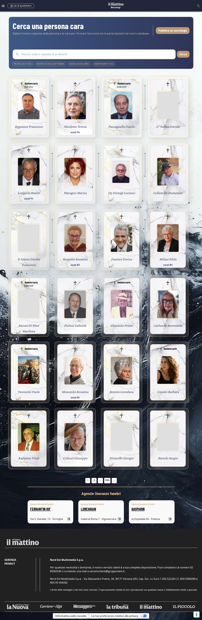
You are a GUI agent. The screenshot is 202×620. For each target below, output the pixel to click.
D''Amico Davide (168, 127)
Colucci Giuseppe (75, 458)
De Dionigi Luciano (121, 193)
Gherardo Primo (121, 325)
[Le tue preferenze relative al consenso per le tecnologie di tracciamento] (196, 614)
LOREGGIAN (88, 509)
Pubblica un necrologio (172, 30)
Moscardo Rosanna (75, 392)
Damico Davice (121, 259)
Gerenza (10, 560)
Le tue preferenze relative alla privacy (115, 615)
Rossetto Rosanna (75, 259)
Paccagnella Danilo (121, 127)
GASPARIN (138, 509)
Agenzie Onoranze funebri (101, 493)
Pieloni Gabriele (75, 325)
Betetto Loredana (122, 392)
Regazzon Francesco (29, 127)
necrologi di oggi (23, 64)
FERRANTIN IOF (40, 509)
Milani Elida (167, 259)
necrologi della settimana (50, 64)
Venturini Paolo (29, 392)
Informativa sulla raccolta (70, 615)
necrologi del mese (79, 64)
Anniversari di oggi (103, 64)
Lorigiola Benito (29, 193)
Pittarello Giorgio (122, 458)
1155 (107, 480)
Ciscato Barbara (168, 392)
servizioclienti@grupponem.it (107, 571)
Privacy (9, 563)
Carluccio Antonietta (167, 325)
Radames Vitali (28, 458)
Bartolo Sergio (168, 458)
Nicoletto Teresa (75, 127)
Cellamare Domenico (168, 193)
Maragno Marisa (75, 193)
